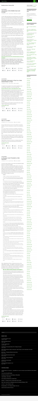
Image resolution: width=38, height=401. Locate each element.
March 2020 (29, 217)
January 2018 (29, 264)
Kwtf (27, 26)
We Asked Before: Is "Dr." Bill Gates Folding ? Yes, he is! (10, 385)
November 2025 (29, 94)
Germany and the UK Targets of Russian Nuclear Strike (31, 58)
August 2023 (29, 143)
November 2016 (29, 284)
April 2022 (28, 172)
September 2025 (29, 98)
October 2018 (29, 248)
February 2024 (29, 132)
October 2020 (29, 204)
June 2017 (28, 271)
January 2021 (29, 199)
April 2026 (28, 85)
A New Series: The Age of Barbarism (7, 357)
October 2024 (29, 118)
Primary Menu (37, 1)
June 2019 (28, 233)
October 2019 (29, 226)
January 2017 (29, 280)
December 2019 (29, 222)
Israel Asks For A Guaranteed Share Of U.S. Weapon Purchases (11, 346)
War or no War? (5, 120)
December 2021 (29, 179)
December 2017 (29, 266)
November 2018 (29, 246)
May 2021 (28, 192)
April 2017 (28, 275)
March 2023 (29, 152)
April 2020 (28, 215)
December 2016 (29, 282)
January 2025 (29, 112)
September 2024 (29, 120)
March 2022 (29, 174)
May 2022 (28, 170)
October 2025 (29, 96)
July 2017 (28, 269)
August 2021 (29, 186)
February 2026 (29, 89)
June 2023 (28, 147)
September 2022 (29, 163)
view (7, 105)
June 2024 (28, 125)
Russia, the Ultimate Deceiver (6, 341)
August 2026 (29, 78)
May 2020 (28, 213)
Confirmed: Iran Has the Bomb (6, 360)
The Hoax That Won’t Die (5, 344)
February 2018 (29, 262)
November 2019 (29, 224)
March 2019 (29, 239)
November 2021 (29, 181)
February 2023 (29, 154)
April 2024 (28, 129)
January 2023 (29, 156)
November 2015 (29, 289)
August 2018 (29, 251)
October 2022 (29, 161)
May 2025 (28, 105)
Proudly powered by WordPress (5, 394)
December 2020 (29, 201)
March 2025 (29, 109)
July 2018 (28, 253)
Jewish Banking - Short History (6, 376)
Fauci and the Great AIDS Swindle (6, 373)
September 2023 (29, 141)
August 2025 (29, 100)
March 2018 (29, 260)
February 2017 (29, 278)
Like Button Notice (4, 105)
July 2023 (28, 145)
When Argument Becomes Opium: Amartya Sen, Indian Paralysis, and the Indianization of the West (16, 349)
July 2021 (28, 188)
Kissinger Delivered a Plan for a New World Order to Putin (11, 81)
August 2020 (29, 208)
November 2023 (29, 138)
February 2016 (29, 287)
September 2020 (29, 206)
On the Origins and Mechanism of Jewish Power (9, 378)
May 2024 (28, 127)
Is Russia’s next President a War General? (10, 158)
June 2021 (28, 190)
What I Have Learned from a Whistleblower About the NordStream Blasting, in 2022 (14, 382)
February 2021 (29, 197)
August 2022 (29, 165)
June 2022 (28, 168)
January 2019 (29, 242)
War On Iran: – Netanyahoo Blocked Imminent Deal (31, 30)
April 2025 (28, 107)
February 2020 (29, 219)
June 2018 (28, 255)
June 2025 (28, 103)
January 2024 (29, 134)
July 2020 (28, 210)
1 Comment (17, 83)
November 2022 (29, 159)
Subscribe (29, 20)
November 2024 (29, 116)
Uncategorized (4, 9)
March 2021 (29, 195)
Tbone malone (29, 57)
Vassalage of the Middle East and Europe (10, 11)
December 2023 (29, 136)
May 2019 (28, 235)
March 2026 (29, 87)
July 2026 (28, 80)
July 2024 (28, 123)
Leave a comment (18, 13)
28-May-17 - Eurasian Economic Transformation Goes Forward (11, 380)
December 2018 (29, 244)
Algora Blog (4, 1)
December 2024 (29, 114)
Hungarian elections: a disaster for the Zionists (31, 44)
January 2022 (29, 177)
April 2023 (28, 150)
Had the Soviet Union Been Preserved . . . (8, 387)
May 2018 (28, 257)
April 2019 (28, 237)
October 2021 (29, 183)
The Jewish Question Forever (6, 338)
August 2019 (29, 230)
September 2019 (29, 228)
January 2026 (29, 91)
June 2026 (28, 82)
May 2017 (28, 273)
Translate (34, 6)
